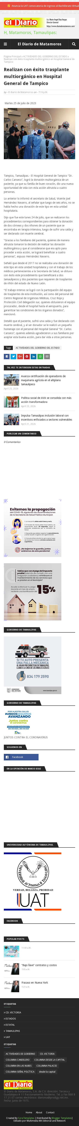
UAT (8, 1037)
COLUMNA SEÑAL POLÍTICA (20, 1071)
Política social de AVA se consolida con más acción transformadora (46, 399)
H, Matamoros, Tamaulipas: (30, 32)
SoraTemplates (26, 1118)
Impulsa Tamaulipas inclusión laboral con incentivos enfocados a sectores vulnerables (46, 417)
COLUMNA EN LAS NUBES (19, 1065)
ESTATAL (10, 1024)
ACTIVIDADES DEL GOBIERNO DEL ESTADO (45, 56)
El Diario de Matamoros (39, 44)
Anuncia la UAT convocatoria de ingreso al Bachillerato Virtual (45, 5)
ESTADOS (11, 1018)
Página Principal (12, 56)
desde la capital (47, 1071)
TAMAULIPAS (13, 1031)
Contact (50, 1112)
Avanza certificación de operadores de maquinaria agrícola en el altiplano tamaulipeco (43, 380)
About (39, 1112)
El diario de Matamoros (20, 92)
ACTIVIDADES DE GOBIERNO (20, 1054)
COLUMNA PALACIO (46, 1065)
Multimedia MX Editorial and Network (46, 1120)
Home (29, 1112)
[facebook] (21, 757)
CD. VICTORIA (13, 1012)
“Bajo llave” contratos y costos (39, 965)
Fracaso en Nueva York (34, 982)
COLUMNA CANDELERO (18, 1060)
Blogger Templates (62, 1118)
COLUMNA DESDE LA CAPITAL (49, 1060)
